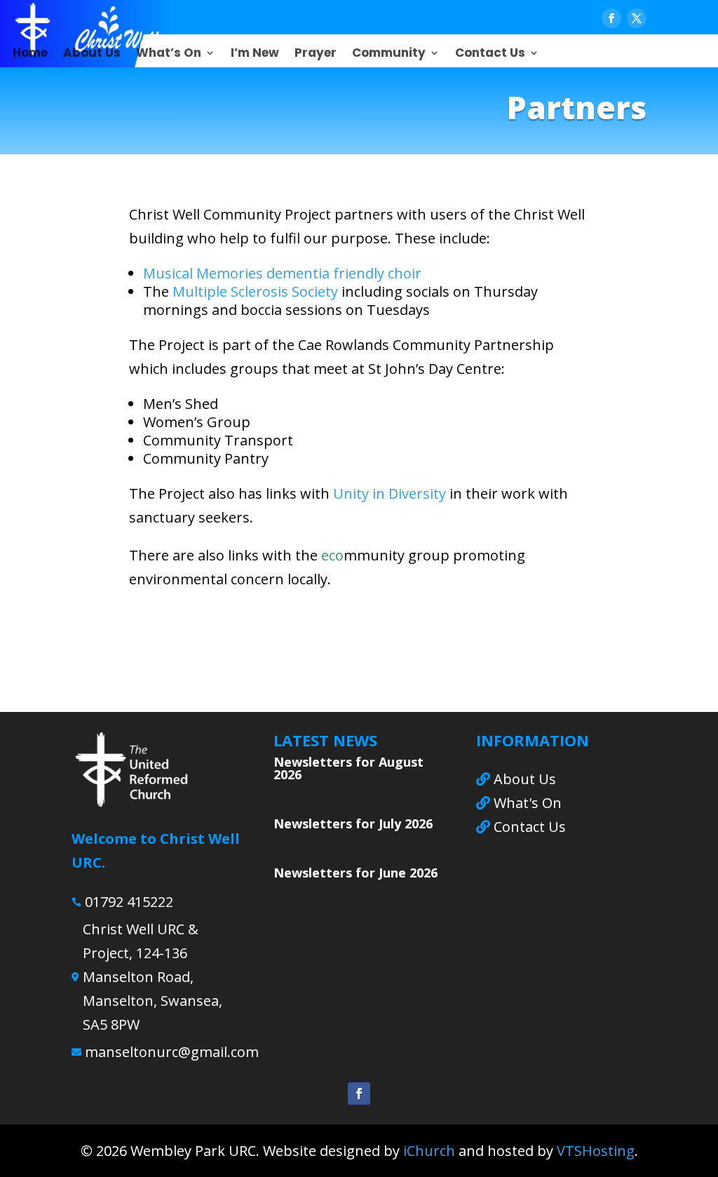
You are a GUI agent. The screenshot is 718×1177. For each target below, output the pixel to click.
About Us (92, 54)
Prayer (315, 54)
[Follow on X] (636, 18)
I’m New (255, 54)
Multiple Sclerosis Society (255, 291)
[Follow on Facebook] (611, 18)
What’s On (168, 54)
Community (389, 54)
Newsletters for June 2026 (355, 872)
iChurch (429, 1150)
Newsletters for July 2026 (353, 823)
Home (30, 54)
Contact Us (490, 54)
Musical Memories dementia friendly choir (282, 273)
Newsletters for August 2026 (348, 768)
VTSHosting (596, 1150)
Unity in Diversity (389, 493)
